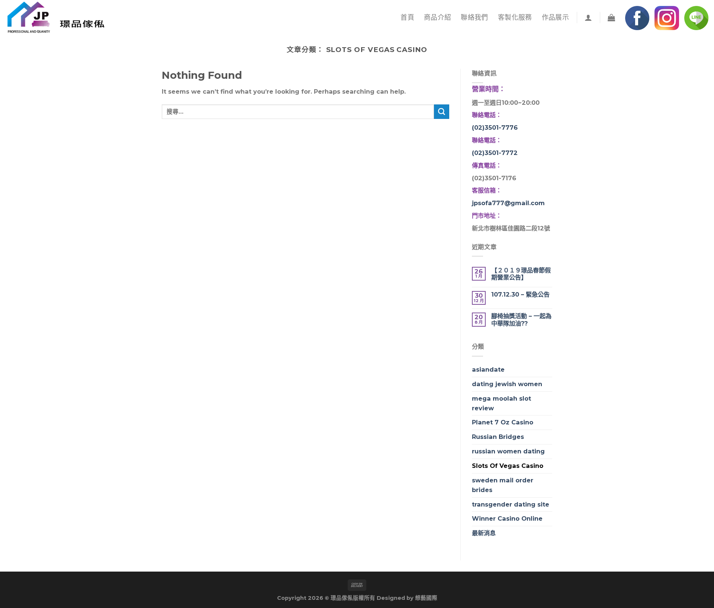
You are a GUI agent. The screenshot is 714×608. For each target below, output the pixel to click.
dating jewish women (507, 384)
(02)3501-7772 (495, 152)
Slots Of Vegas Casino (507, 465)
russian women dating (508, 451)
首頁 (407, 17)
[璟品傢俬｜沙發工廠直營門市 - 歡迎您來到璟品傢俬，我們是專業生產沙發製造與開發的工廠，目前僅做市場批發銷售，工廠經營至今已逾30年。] (63, 17)
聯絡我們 (474, 17)
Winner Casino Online (507, 518)
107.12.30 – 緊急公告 (520, 294)
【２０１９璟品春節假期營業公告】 (521, 274)
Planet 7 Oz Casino (502, 422)
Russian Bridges (498, 436)
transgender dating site (510, 504)
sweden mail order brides (502, 485)
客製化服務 (515, 17)
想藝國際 (426, 598)
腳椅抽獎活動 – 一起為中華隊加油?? (521, 320)
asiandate (488, 369)
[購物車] (611, 17)
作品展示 (555, 17)
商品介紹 (437, 17)
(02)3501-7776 (495, 127)
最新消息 (484, 533)
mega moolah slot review (501, 403)
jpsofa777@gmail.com (508, 203)
